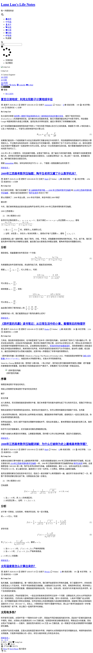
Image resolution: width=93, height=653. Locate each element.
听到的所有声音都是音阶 (60, 346)
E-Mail (30, 85)
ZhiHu (13, 85)
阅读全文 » (5, 168)
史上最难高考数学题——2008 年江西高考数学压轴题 (50, 190)
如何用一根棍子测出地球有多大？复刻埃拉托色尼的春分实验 (38, 116)
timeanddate (9, 163)
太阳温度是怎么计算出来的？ (18, 566)
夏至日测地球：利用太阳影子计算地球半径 (27, 99)
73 (5, 640)
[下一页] (7, 640)
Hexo (5, 649)
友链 (9, 35)
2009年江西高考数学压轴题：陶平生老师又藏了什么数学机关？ (39, 173)
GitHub (6, 85)
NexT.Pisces (13, 649)
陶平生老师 (33, 193)
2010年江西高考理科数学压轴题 (23, 463)
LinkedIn (22, 85)
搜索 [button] (9, 38)
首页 (9, 19)
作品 (9, 22)
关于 (9, 25)
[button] (46, 15)
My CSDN (9, 94)
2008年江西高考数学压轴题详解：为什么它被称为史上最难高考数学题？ (44, 444)
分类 (9, 30)
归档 (9, 33)
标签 (9, 27)
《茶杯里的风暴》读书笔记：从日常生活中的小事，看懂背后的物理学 (43, 323)
